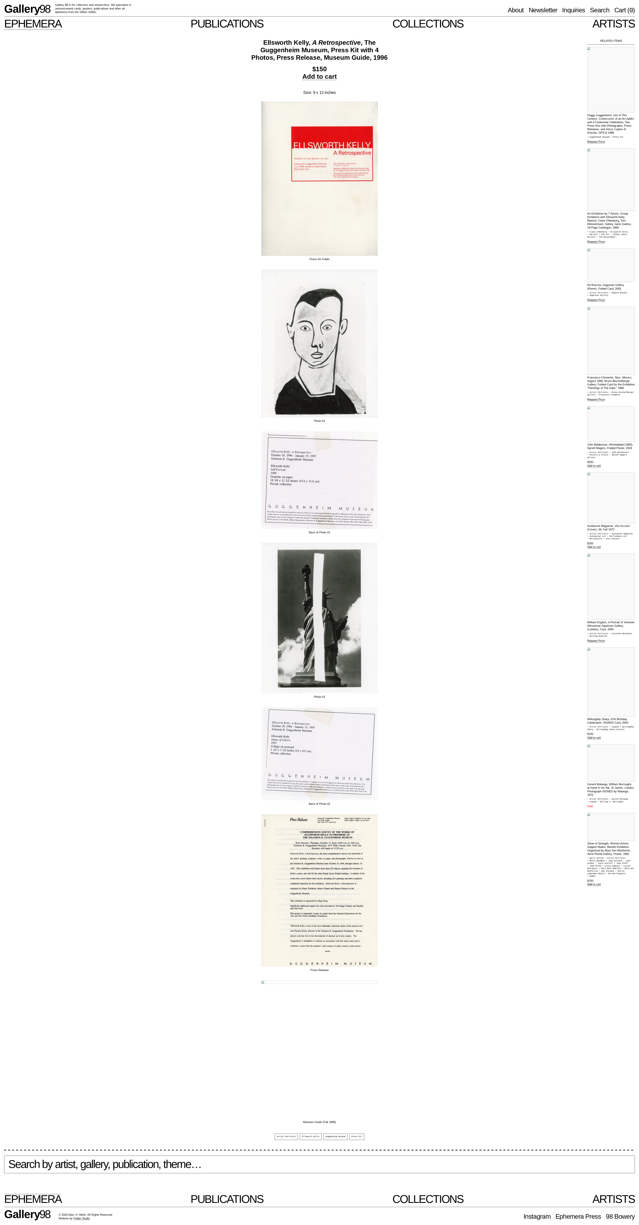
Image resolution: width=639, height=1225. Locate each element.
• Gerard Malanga (618, 799)
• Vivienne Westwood (620, 634)
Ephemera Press (578, 1216)
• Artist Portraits (598, 293)
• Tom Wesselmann (606, 237)
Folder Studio (81, 1218)
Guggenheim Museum (335, 1136)
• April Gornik (596, 858)
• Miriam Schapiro (616, 874)
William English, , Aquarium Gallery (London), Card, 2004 (610, 626)
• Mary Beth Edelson (610, 868)
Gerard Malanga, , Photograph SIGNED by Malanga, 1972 (610, 789)
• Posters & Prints (598, 455)
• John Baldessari (619, 452)
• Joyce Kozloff (604, 863)
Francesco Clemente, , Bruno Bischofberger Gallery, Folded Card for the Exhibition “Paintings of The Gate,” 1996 (611, 383)
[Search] (319, 1167)
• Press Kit (617, 137)
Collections (428, 23)
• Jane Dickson (614, 861)
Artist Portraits (286, 1136)
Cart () (624, 10)
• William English (597, 636)
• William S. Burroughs (610, 802)
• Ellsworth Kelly (618, 232)
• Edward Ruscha (618, 293)
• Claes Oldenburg (597, 232)
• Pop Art (605, 234)
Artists (613, 23)
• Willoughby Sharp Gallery (609, 729)
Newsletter (543, 10)
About (516, 10)
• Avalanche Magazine (621, 534)
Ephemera (33, 23)
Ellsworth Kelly (310, 1136)
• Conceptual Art (597, 536)
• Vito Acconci (612, 539)
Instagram (537, 1216)
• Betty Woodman (596, 861)
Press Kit (356, 1136)
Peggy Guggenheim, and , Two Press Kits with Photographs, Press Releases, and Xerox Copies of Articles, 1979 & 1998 (610, 123)
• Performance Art (617, 536)
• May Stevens (607, 871)
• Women (591, 876)
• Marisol (593, 234)
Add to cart (319, 76)
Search (599, 10)
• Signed (614, 727)
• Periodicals (595, 539)
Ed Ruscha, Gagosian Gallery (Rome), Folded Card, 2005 (605, 286)
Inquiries (573, 10)
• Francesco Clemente (608, 395)
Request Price (596, 141)
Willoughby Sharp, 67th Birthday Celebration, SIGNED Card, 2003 (607, 720)
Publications (227, 23)
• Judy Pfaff (621, 863)
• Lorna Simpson (611, 866)
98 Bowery (620, 1216)
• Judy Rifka (594, 866)
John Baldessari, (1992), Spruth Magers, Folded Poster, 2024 (610, 446)
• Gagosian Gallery (597, 295)
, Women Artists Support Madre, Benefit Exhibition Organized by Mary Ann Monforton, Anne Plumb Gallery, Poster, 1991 (609, 849)
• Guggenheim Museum (599, 137)
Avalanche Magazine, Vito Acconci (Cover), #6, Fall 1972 (608, 527)
